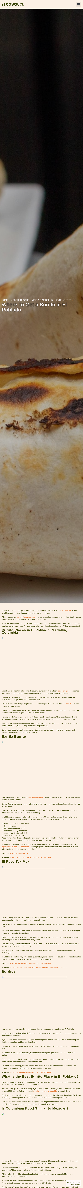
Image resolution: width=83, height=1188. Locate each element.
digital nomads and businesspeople (16, 847)
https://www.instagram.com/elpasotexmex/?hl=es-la (30, 963)
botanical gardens (65, 691)
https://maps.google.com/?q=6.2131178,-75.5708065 (31, 1072)
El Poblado (66, 611)
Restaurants (63, 300)
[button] (78, 4)
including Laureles (36, 797)
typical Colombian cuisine (27, 617)
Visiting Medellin (42, 300)
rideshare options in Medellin (45, 1091)
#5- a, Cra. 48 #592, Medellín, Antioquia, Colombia (30, 857)
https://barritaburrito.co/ (19, 853)
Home (5, 300)
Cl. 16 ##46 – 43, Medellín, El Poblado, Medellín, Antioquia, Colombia (38, 967)
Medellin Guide (20, 300)
